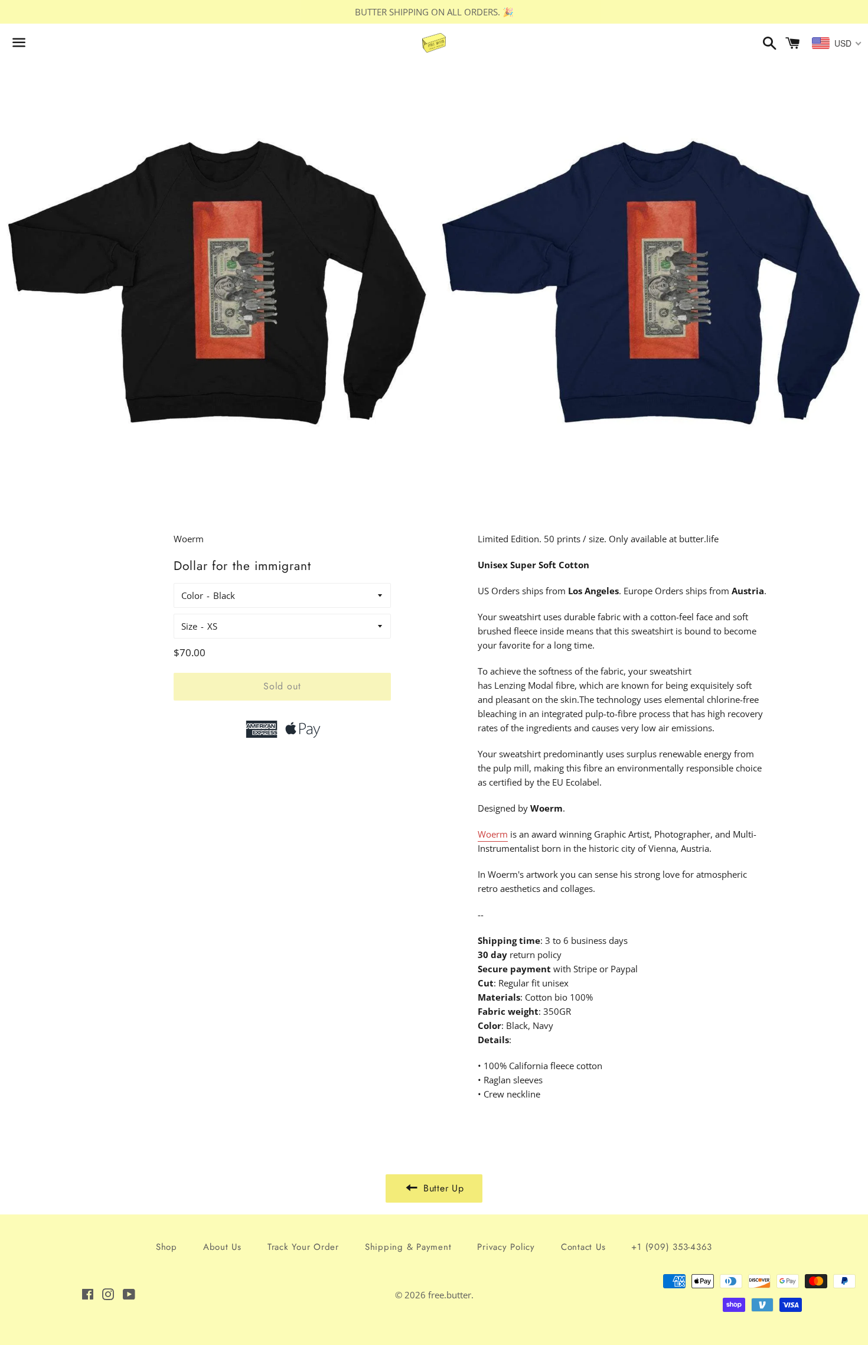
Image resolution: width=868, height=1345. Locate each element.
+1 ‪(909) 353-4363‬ (671, 1246)
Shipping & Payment (408, 1246)
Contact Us (583, 1246)
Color (192, 595)
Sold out (282, 686)
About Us (222, 1246)
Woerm (493, 834)
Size (189, 626)
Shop (166, 1246)
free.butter (449, 1295)
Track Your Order (303, 1246)
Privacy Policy (506, 1246)
